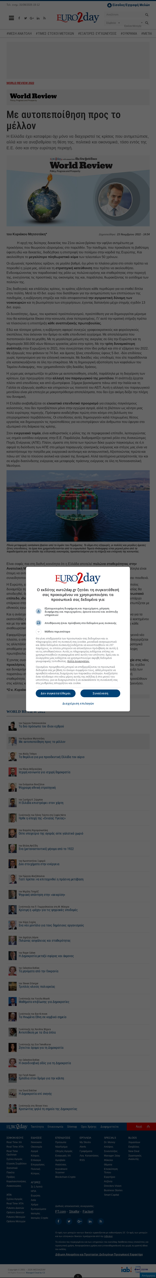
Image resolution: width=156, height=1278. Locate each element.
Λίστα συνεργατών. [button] (78, 661)
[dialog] (78, 639)
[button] (78, 632)
